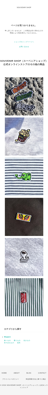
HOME (4, 373)
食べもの (7, 340)
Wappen (7, 337)
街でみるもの (9, 343)
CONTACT (42, 373)
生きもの (27, 340)
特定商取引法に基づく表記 (36, 379)
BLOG (28, 373)
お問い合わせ (24, 47)
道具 (18, 343)
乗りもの (17, 340)
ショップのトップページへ (24, 42)
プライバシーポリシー (10, 379)
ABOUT (17, 373)
